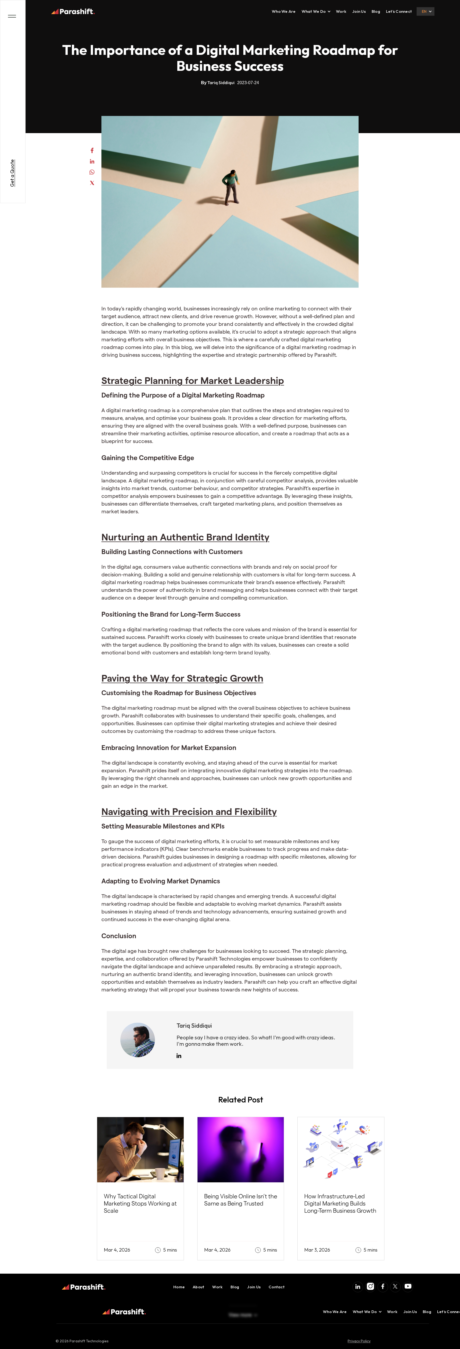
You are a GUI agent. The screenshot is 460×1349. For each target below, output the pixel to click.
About (198, 1286)
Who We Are (284, 11)
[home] (73, 11)
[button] (314, 11)
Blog (376, 11)
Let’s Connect (399, 11)
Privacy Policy (359, 1341)
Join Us (359, 11)
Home (179, 1286)
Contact (277, 1286)
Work (341, 11)
